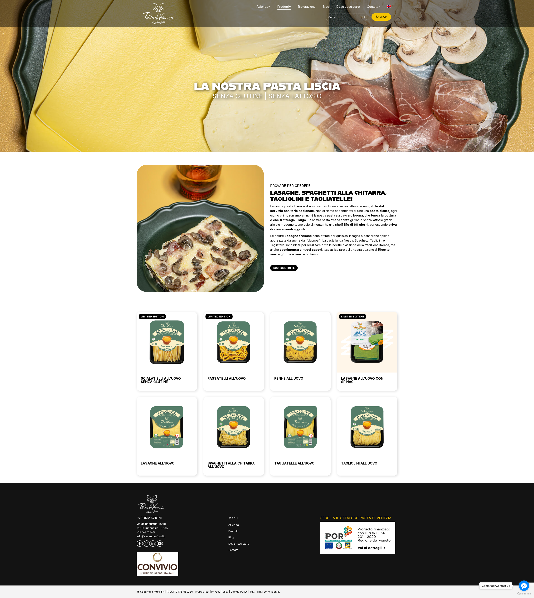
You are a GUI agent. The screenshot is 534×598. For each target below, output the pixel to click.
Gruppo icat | (203, 591)
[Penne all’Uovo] (300, 342)
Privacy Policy (219, 591)
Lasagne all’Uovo (158, 463)
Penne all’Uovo (288, 378)
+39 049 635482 (146, 532)
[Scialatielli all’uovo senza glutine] (167, 342)
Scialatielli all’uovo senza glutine (161, 380)
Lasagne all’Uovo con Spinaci (362, 380)
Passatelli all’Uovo (227, 378)
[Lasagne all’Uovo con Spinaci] (367, 342)
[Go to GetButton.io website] (524, 593)
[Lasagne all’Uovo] (167, 427)
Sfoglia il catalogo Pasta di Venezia (356, 518)
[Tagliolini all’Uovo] (367, 427)
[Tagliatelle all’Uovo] (300, 427)
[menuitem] (262, 6)
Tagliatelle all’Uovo (294, 463)
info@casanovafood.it (151, 536)
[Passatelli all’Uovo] (233, 342)
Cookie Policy (239, 591)
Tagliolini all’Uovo (359, 463)
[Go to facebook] (524, 585)
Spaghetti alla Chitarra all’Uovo (231, 465)
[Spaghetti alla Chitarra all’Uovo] (233, 427)
